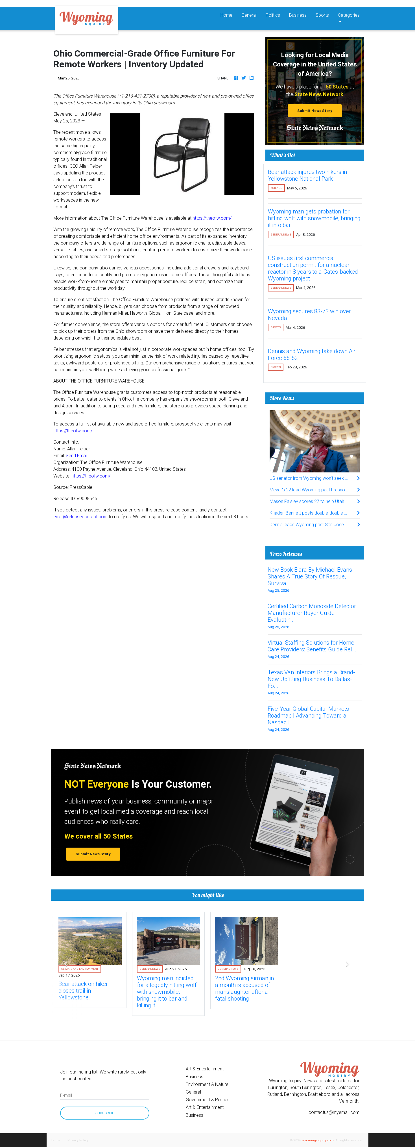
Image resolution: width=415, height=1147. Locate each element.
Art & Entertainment (205, 1069)
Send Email (77, 455)
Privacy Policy (77, 1140)
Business (298, 15)
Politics (273, 15)
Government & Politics (208, 1099)
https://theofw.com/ (212, 218)
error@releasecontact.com (80, 516)
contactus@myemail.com (334, 1112)
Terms (55, 1140)
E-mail (66, 1095)
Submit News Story (314, 110)
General (249, 15)
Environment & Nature (207, 1084)
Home (228, 15)
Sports (322, 15)
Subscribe (104, 1113)
